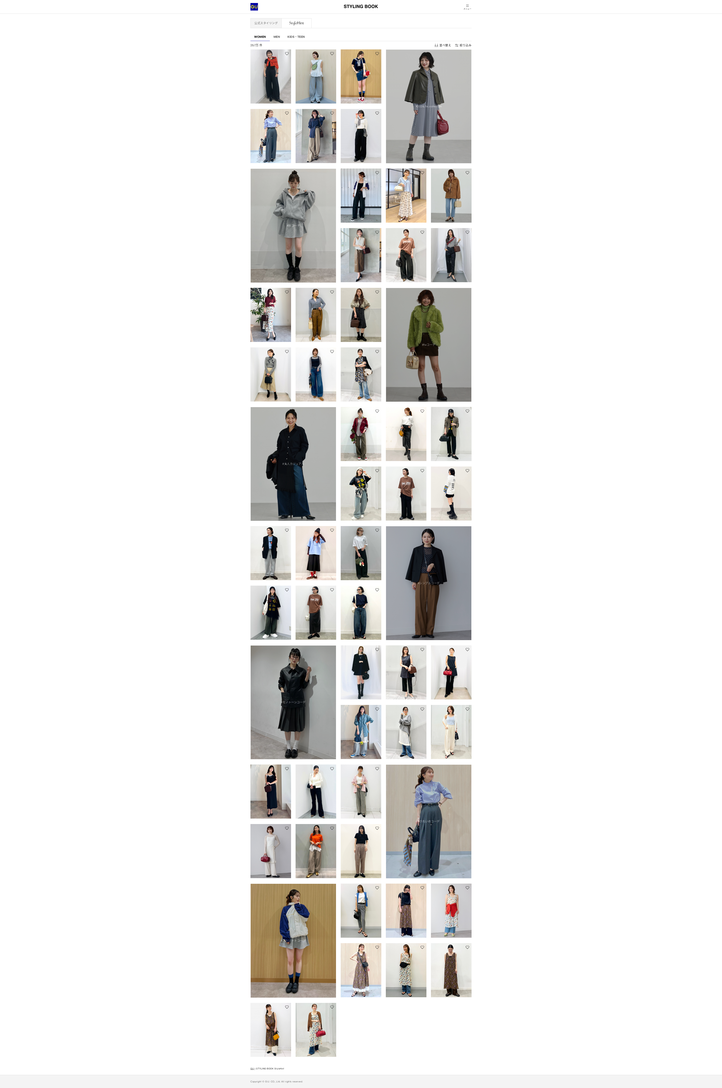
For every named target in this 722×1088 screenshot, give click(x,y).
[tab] (265, 23)
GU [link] (252, 1068)
